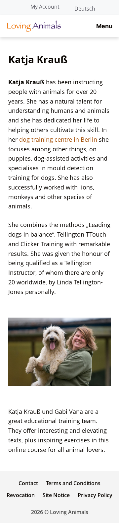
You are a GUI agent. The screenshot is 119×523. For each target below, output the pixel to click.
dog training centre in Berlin (58, 139)
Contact (28, 483)
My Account (45, 6)
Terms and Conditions (73, 483)
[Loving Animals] (33, 26)
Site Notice (56, 495)
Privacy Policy (95, 495)
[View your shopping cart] (110, 6)
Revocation (21, 495)
